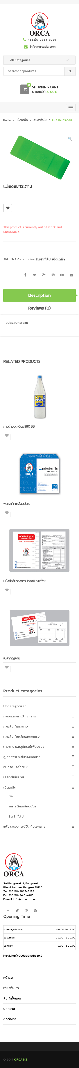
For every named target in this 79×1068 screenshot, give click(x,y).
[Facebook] (7, 910)
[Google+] (26, 910)
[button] (70, 139)
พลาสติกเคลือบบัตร (22, 806)
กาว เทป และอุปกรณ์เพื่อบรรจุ (23, 746)
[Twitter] (17, 910)
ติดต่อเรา (9, 1018)
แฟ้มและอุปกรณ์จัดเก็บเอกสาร (24, 826)
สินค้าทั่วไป (40, 120)
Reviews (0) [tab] (39, 308)
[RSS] (35, 910)
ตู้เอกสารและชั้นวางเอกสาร (21, 756)
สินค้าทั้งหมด (12, 998)
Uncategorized (15, 705)
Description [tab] (39, 295)
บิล (11, 796)
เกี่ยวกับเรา (11, 987)
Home (7, 120)
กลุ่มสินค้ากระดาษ (15, 726)
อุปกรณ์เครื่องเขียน (17, 766)
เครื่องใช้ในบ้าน (13, 777)
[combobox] (39, 71)
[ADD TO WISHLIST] (7, 208)
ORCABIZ (20, 1059)
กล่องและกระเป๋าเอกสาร (19, 716)
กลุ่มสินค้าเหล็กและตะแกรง (21, 736)
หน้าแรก (8, 977)
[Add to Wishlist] (7, 437)
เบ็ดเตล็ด (22, 120)
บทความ (9, 1008)
